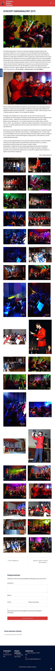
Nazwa (9, 595)
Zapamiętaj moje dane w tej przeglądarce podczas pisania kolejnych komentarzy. (24, 611)
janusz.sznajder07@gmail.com (33, 659)
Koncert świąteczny (13, 560)
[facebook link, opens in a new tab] (51, 668)
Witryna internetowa (34, 602)
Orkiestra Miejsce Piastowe (9, 3)
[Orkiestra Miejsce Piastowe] (3, 3)
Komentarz (10, 583)
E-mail (9, 602)
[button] (50, 3)
